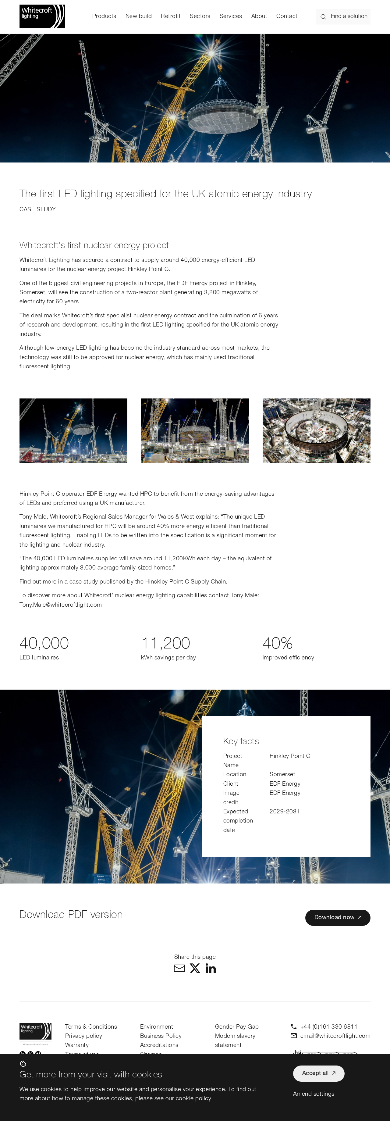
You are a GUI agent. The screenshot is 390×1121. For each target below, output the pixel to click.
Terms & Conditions (91, 1027)
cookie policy (193, 1099)
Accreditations (159, 1045)
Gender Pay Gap (237, 1027)
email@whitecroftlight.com (335, 1036)
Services (231, 17)
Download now (334, 918)
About (259, 17)
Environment (156, 1027)
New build (139, 17)
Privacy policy (83, 1036)
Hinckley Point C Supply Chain (185, 582)
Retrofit (171, 17)
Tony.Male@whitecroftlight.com (61, 605)
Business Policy (161, 1036)
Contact (287, 17)
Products (104, 17)
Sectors (200, 17)
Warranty (77, 1045)
